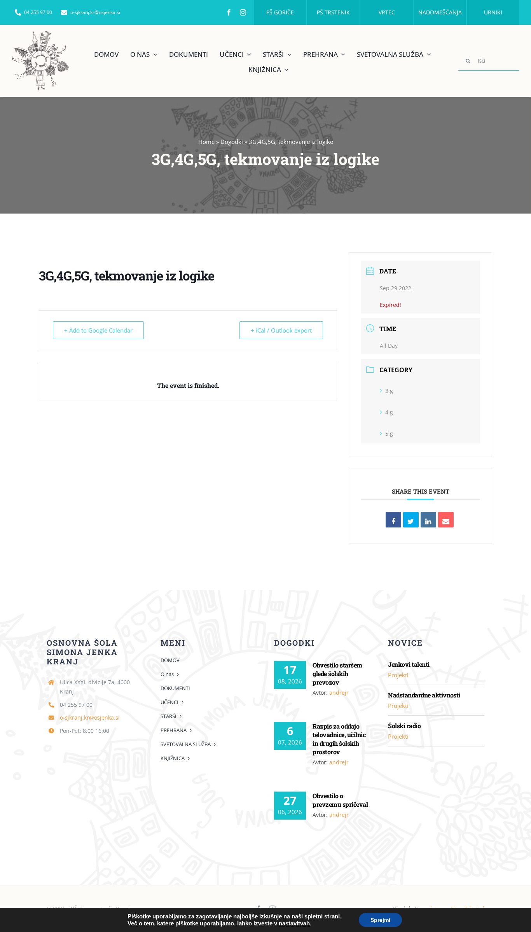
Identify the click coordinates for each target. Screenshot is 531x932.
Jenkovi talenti (408, 664)
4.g (389, 412)
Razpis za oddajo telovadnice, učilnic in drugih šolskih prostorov (339, 739)
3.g (389, 390)
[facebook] (229, 12)
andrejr (339, 692)
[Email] (446, 519)
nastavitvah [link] (294, 923)
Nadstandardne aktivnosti (424, 695)
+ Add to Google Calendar (98, 330)
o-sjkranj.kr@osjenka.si (90, 717)
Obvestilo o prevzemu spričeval (340, 800)
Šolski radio (404, 726)
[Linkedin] (428, 519)
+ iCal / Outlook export (281, 330)
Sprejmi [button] (380, 920)
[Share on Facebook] (393, 519)
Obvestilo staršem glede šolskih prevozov (337, 673)
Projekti (398, 675)
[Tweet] (411, 519)
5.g (389, 433)
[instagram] (243, 12)
